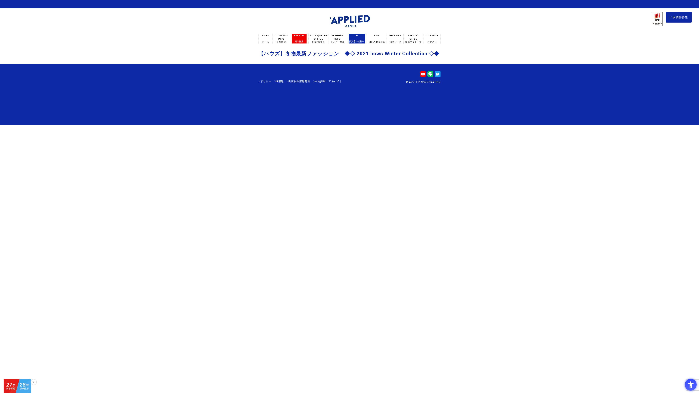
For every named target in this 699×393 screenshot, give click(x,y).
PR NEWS (395, 38)
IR (356, 38)
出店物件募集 (679, 17)
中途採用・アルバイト (328, 81)
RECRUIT (299, 38)
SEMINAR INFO (338, 38)
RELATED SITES (413, 38)
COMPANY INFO (281, 38)
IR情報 (280, 81)
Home (265, 38)
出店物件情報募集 (299, 81)
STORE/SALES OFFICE (318, 38)
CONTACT (432, 38)
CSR (377, 38)
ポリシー (265, 81)
